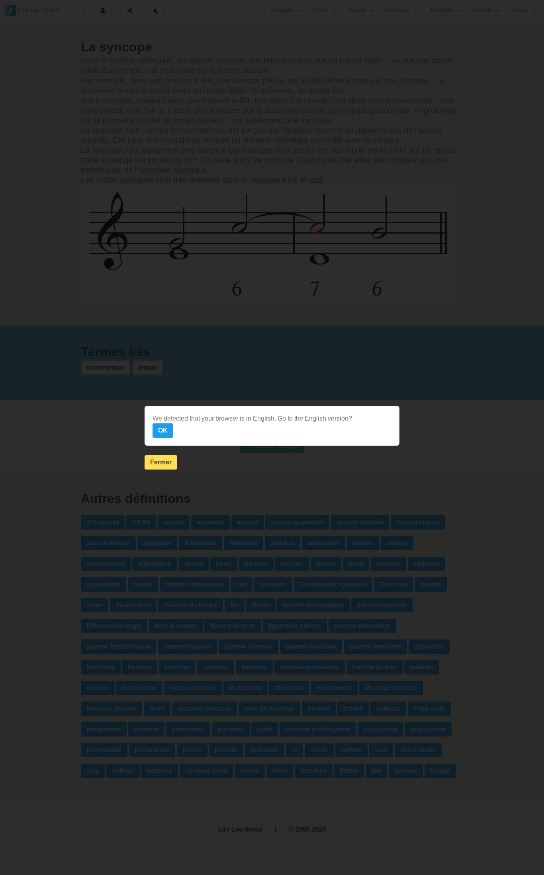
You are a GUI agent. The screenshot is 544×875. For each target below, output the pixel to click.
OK (163, 430)
